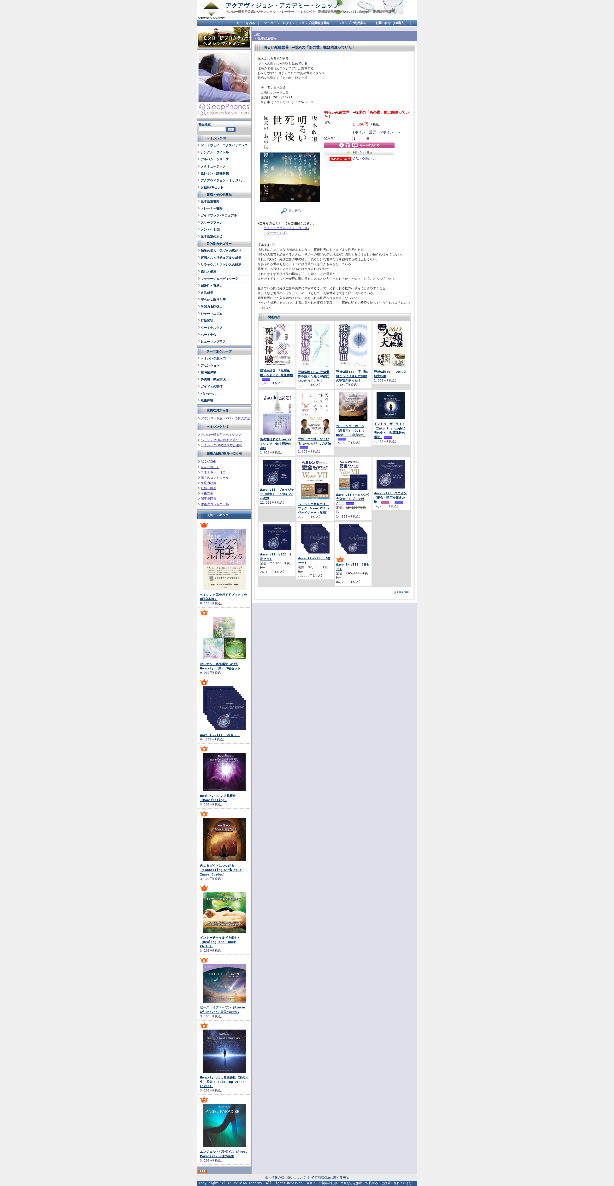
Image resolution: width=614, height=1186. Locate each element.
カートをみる (245, 23)
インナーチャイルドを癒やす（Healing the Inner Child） (220, 942)
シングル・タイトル (215, 152)
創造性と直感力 (212, 285)
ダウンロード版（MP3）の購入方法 (225, 418)
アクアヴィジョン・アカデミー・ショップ (282, 5)
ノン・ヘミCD (210, 229)
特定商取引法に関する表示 (330, 1177)
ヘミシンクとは (218, 426)
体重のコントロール (215, 504)
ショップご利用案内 (352, 23)
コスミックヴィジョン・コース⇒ (286, 228)
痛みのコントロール (215, 477)
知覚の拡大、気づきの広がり (221, 250)
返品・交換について (367, 159)
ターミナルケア (212, 327)
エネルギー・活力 (213, 472)
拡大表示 (294, 210)
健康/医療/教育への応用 (224, 453)
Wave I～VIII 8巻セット (220, 735)
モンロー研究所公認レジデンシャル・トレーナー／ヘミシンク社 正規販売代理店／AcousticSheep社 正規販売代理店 (310, 11)
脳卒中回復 (208, 499)
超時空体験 (208, 372)
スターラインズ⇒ (276, 233)
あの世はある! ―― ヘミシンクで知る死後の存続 (275, 443)
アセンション (210, 365)
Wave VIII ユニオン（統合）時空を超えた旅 (390, 497)
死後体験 (207, 400)
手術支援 (207, 493)
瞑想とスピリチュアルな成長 (221, 257)
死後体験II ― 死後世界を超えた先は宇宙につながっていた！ (313, 376)
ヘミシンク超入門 (213, 358)
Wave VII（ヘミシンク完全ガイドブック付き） (353, 499)
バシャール (208, 393)
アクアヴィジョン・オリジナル (222, 180)
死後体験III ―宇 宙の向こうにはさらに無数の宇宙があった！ (352, 376)
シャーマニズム (212, 313)
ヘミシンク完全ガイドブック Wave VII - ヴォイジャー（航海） (314, 508)
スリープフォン (212, 222)
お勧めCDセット (212, 187)
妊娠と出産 (208, 488)
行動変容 (207, 320)
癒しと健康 (208, 271)
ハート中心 (208, 334)
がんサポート (210, 467)
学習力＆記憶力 (212, 306)
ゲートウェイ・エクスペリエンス (224, 145)
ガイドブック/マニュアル (219, 215)
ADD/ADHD (208, 461)
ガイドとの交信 (212, 386)
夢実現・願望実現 (213, 379)
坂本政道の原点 (212, 236)
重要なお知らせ (218, 410)
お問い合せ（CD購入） (391, 23)
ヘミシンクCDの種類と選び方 (221, 440)
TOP (257, 34)
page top (403, 591)
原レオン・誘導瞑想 (215, 173)
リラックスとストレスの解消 (221, 264)
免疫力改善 (208, 483)
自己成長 (207, 292)
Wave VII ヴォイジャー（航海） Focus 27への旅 (277, 494)
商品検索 (204, 124)
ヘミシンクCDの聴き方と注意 (221, 445)
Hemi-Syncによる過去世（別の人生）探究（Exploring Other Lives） (224, 1082)
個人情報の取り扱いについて (285, 1177)
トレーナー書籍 (212, 208)
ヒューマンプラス (213, 341)
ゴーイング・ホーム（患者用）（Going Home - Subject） (351, 430)
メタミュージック (213, 166)
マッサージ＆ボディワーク (219, 278)
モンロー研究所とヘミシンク (221, 434)
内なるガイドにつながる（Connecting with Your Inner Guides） (221, 870)
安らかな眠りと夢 (213, 299)
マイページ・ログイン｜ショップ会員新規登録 (297, 23)
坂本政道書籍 (210, 201)
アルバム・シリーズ (215, 159)
